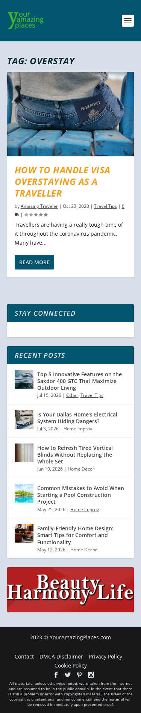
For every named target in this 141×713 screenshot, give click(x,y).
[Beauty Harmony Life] (70, 610)
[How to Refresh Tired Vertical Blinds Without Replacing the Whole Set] (24, 453)
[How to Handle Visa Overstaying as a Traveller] (70, 114)
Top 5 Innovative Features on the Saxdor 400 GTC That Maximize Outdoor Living (79, 381)
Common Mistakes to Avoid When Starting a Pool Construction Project (80, 494)
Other (72, 395)
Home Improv (78, 428)
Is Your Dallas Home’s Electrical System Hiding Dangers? (77, 418)
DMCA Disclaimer (61, 656)
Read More (34, 262)
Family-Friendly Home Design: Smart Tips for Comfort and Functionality (75, 535)
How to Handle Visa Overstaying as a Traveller (63, 181)
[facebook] (56, 675)
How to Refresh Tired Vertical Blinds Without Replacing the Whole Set (75, 454)
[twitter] (68, 675)
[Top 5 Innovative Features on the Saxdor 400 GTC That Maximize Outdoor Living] (24, 379)
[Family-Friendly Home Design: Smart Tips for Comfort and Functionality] (24, 533)
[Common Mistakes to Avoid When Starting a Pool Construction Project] (24, 493)
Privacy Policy (105, 656)
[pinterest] (79, 675)
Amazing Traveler (39, 206)
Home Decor (81, 469)
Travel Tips (105, 206)
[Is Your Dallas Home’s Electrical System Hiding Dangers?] (24, 419)
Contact (24, 656)
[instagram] (91, 675)
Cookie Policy (71, 665)
